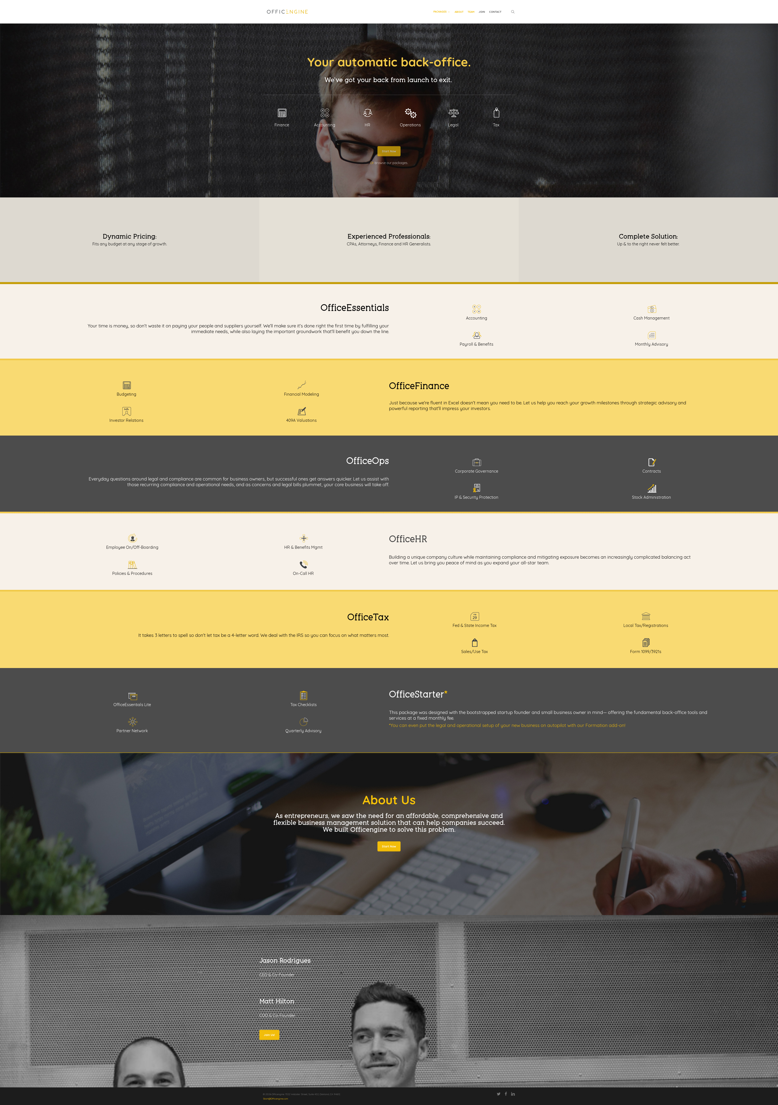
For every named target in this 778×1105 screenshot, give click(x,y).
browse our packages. (391, 163)
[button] (269, 1035)
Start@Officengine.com (275, 1098)
